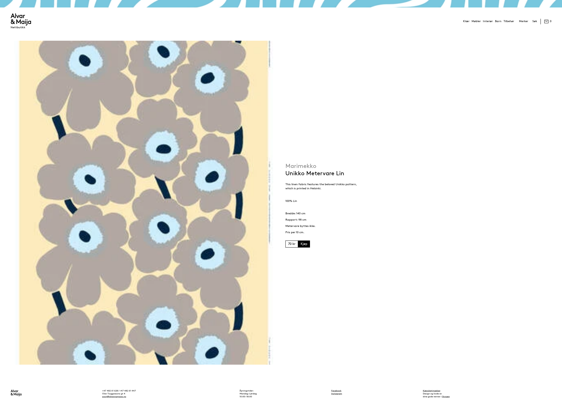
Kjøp (304, 244)
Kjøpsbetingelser (431, 391)
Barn (498, 21)
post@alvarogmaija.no (114, 397)
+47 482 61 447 (128, 391)
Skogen (446, 397)
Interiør (488, 21)
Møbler (476, 21)
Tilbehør (508, 21)
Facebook (336, 391)
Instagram (336, 394)
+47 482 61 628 (110, 391)
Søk (534, 21)
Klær (466, 21)
